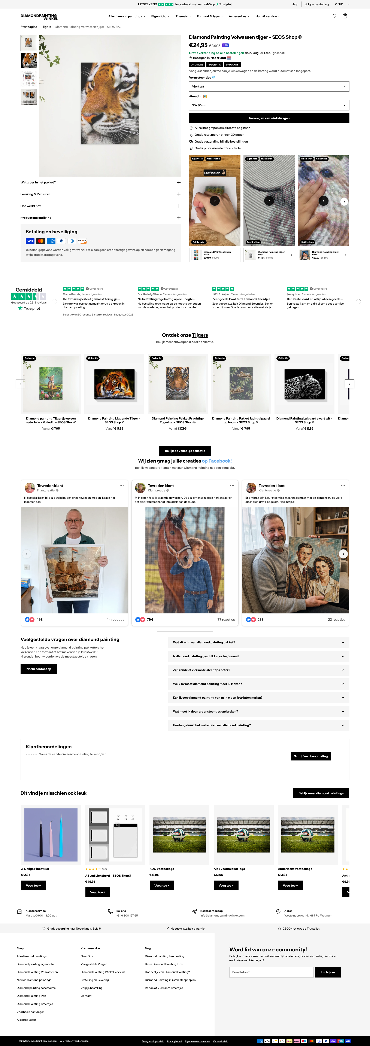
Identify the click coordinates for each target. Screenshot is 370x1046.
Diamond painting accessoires (36, 987)
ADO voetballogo (161, 869)
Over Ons (87, 956)
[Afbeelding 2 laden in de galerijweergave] (29, 61)
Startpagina (29, 27)
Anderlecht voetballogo (295, 869)
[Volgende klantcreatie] (343, 554)
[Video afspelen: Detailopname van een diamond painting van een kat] (323, 201)
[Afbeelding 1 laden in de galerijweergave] (29, 43)
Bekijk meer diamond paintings (321, 793)
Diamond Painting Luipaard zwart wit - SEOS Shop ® (304, 420)
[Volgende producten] (349, 383)
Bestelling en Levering (95, 980)
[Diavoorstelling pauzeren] (243, 4)
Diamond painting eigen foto (35, 964)
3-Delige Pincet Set (35, 869)
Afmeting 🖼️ (198, 96)
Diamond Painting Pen (31, 995)
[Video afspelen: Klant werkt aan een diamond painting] (215, 201)
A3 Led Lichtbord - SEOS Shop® (108, 876)
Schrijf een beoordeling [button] (311, 756)
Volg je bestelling (316, 4)
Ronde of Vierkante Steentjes (164, 987)
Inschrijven (328, 972)
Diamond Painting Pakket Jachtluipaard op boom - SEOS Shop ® (241, 420)
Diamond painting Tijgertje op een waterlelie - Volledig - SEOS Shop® (51, 420)
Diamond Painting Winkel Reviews (103, 972)
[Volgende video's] (344, 202)
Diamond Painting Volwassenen (37, 972)
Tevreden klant (50, 486)
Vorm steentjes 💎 (202, 77)
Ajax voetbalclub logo (229, 869)
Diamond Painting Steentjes (35, 1004)
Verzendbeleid (220, 1041)
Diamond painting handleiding (164, 956)
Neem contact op (39, 669)
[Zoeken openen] (335, 16)
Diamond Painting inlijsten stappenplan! (171, 980)
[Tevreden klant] (74, 560)
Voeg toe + (33, 885)
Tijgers (46, 27)
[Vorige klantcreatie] (26, 554)
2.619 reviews (38, 302)
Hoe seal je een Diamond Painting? (167, 972)
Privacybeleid (174, 1041)
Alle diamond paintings (31, 956)
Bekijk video (199, 242)
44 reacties (115, 619)
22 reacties (336, 619)
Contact (86, 995)
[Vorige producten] (20, 383)
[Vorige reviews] (54, 301)
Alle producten (26, 1019)
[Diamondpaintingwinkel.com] (39, 16)
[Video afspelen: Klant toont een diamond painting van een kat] (269, 201)
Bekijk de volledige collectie (185, 451)
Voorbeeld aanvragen (31, 1011)
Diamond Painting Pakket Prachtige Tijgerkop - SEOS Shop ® (178, 420)
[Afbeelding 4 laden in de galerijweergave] (29, 97)
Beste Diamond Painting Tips (163, 964)
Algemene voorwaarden (197, 1041)
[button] (344, 16)
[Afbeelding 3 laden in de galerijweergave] (29, 79)
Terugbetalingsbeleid (153, 1041)
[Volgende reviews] (358, 301)
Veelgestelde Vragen (94, 964)
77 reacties (226, 619)
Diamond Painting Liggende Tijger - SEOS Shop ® (114, 420)
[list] (269, 209)
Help (295, 4)
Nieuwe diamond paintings (34, 980)
